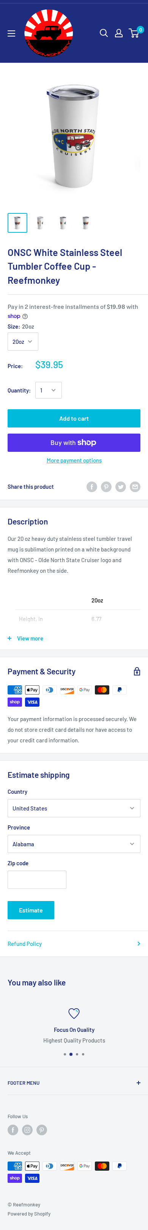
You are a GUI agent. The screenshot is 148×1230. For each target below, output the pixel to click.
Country (17, 791)
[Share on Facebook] (92, 486)
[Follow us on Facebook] (13, 1130)
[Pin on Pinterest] (106, 486)
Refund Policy (25, 943)
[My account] (119, 33)
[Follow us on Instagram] (27, 1130)
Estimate (31, 910)
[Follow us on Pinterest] (41, 1130)
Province (19, 827)
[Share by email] (135, 486)
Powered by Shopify (29, 1214)
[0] (134, 33)
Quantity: (19, 390)
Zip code (18, 863)
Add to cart (74, 418)
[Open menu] (11, 33)
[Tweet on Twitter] (120, 486)
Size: (21, 326)
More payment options (74, 460)
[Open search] (104, 33)
